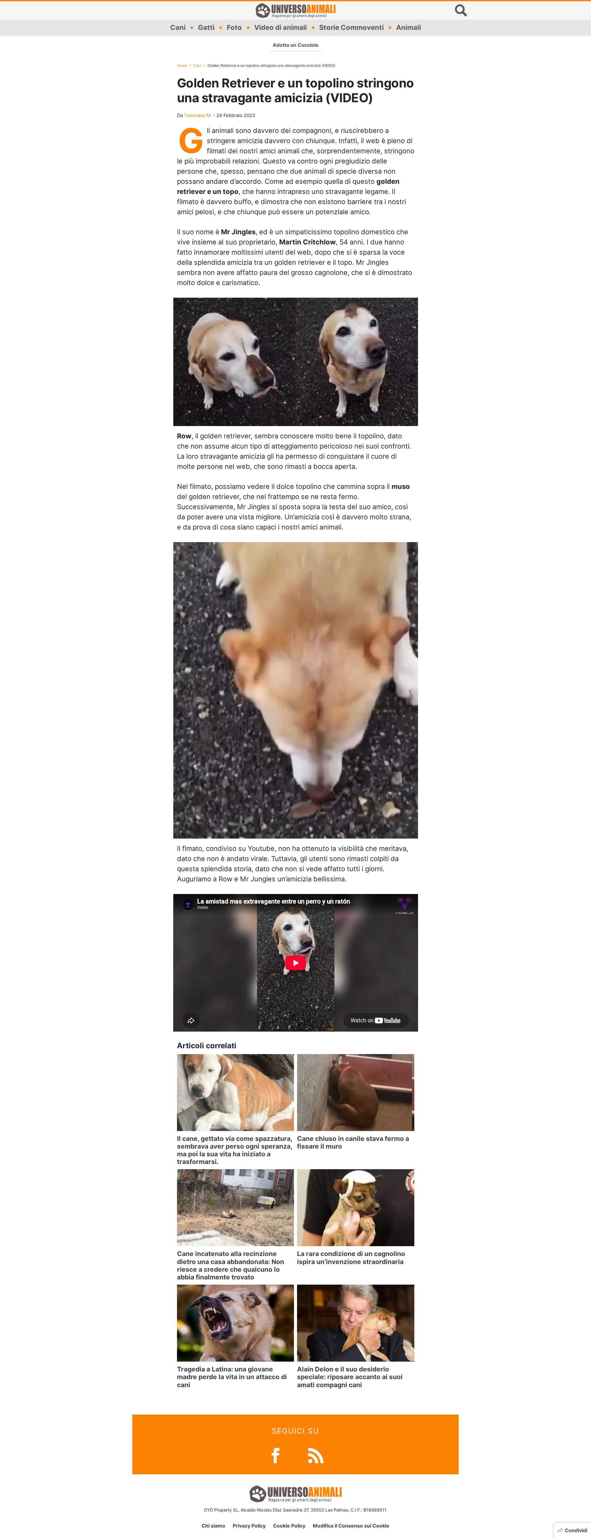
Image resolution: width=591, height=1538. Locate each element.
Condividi (576, 1530)
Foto (234, 27)
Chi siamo (213, 1526)
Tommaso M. (198, 115)
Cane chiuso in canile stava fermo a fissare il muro (353, 1142)
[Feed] (316, 1454)
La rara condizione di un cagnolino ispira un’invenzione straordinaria (351, 1257)
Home (182, 65)
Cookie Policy (289, 1526)
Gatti (206, 27)
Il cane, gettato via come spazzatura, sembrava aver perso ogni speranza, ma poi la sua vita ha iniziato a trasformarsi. (234, 1150)
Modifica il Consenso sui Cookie (351, 1526)
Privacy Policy (249, 1526)
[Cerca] (461, 10)
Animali (408, 27)
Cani (178, 27)
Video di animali (280, 27)
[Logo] (295, 10)
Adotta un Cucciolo (296, 45)
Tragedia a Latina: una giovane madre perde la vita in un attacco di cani (232, 1376)
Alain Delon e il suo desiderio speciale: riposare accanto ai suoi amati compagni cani (350, 1376)
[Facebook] (275, 1454)
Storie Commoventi (351, 27)
